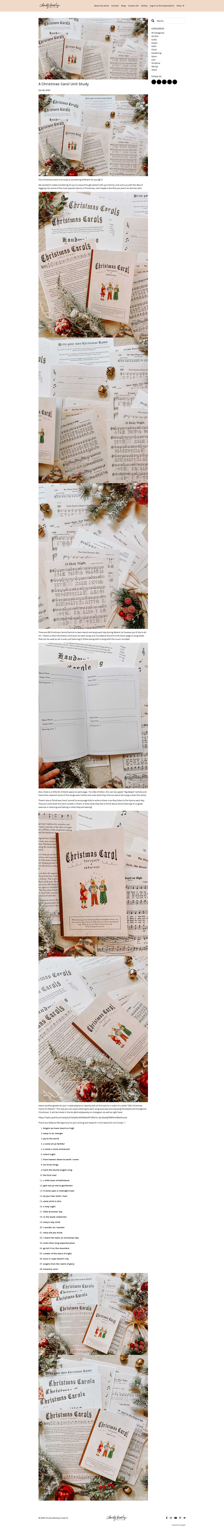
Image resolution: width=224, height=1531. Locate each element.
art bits (154, 36)
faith (153, 46)
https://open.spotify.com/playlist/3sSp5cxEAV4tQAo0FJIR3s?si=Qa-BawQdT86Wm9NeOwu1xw (82, 1117)
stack (154, 70)
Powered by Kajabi (179, 1525)
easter (154, 43)
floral (154, 49)
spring (154, 66)
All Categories (157, 33)
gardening (156, 53)
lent (153, 60)
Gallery (144, 5)
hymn (154, 56)
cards (154, 39)
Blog (123, 5)
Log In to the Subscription (162, 5)
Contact (115, 5)
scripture (155, 63)
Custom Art (133, 5)
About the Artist (101, 5)
